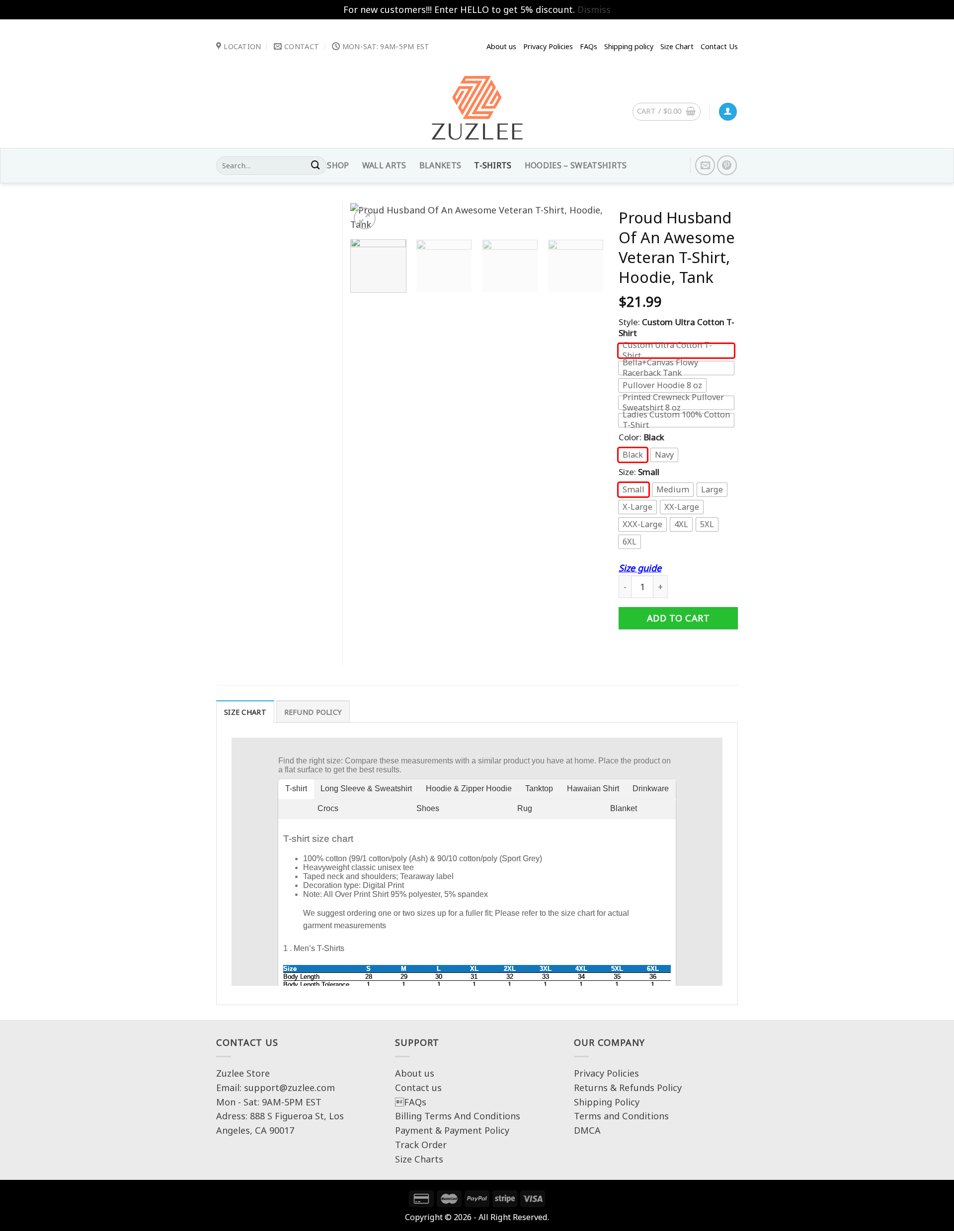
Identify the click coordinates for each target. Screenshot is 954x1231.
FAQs (588, 46)
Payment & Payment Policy (452, 1130)
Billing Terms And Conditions (457, 1116)
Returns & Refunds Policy (628, 1088)
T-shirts (493, 165)
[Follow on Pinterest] (727, 165)
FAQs (410, 1102)
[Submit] (315, 165)
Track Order (421, 1145)
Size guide (640, 568)
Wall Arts (384, 165)
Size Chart (677, 46)
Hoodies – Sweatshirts (576, 165)
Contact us (418, 1088)
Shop (338, 165)
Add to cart (678, 618)
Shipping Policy (606, 1102)
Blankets (440, 165)
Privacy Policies (548, 46)
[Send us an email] (705, 165)
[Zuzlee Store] (477, 110)
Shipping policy (628, 46)
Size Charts (419, 1159)
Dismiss (594, 9)
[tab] (245, 711)
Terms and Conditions (621, 1116)
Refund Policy (313, 712)
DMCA (587, 1130)
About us (501, 46)
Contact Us (719, 46)
